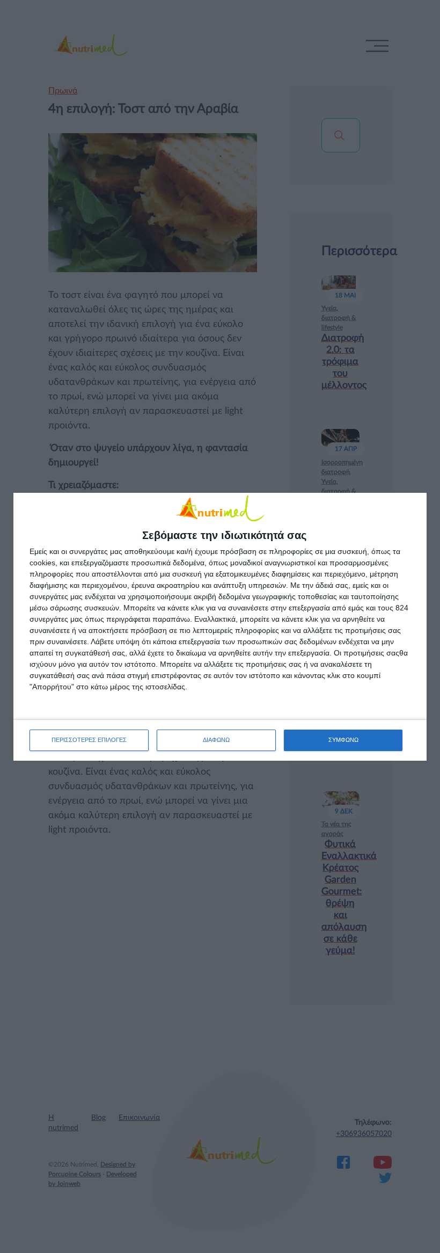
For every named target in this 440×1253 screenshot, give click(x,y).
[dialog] (220, 627)
